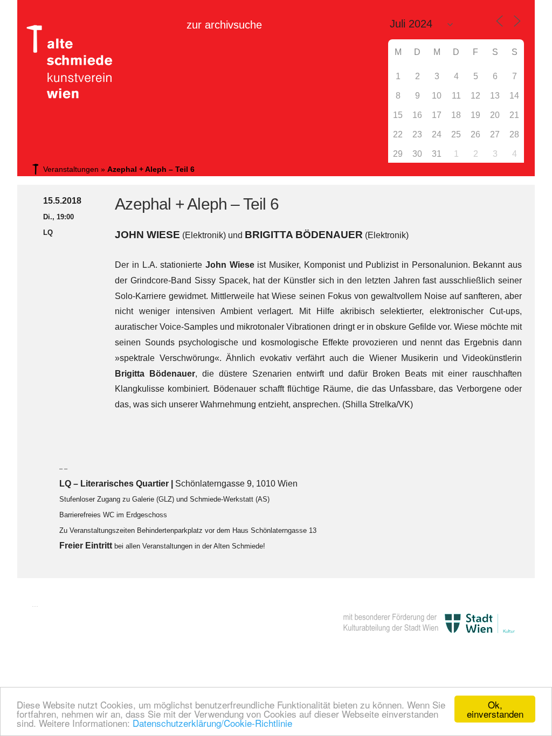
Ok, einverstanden (495, 709)
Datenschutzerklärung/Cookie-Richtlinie (212, 723)
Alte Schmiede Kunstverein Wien (65, 62)
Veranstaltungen (71, 169)
